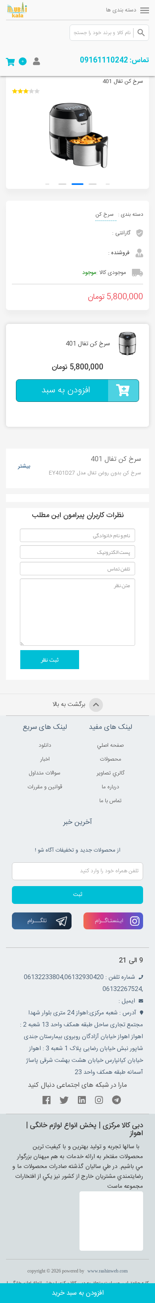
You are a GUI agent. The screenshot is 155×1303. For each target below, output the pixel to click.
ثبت (77, 895)
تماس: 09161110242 (114, 61)
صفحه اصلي (110, 745)
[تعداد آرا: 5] (14, 91)
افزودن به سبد (65, 390)
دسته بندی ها (121, 10)
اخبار (45, 759)
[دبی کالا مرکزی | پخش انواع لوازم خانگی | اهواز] (28, 10)
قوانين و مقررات (44, 787)
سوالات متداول (44, 773)
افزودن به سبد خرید (78, 1293)
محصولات (110, 759)
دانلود (45, 745)
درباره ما (110, 787)
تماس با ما (110, 801)
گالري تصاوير (110, 773)
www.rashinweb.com (107, 1271)
